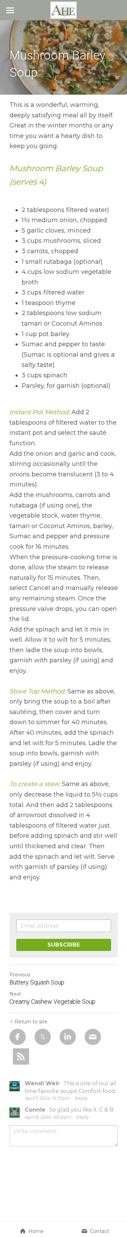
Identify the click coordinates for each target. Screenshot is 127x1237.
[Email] (93, 1037)
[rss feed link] (21, 1056)
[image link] (63, 10)
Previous (19, 975)
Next (15, 994)
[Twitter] (43, 1037)
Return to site (31, 1022)
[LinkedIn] (68, 1037)
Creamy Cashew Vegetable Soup (52, 1001)
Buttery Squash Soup (36, 982)
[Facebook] (17, 1037)
